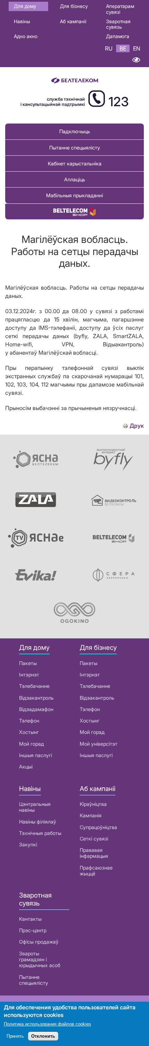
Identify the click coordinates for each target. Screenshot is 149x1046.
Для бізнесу (74, 6)
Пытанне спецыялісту (74, 148)
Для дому (25, 6)
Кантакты (30, 919)
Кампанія (91, 815)
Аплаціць (74, 179)
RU (109, 48)
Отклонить (43, 1036)
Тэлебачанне (34, 686)
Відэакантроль (36, 698)
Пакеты (28, 663)
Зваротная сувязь (118, 24)
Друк (137, 425)
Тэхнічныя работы (40, 833)
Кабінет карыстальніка (75, 163)
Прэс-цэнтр (32, 930)
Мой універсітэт (98, 744)
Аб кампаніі (73, 21)
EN (136, 48)
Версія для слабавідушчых (136, 59)
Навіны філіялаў (37, 822)
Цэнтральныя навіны (35, 807)
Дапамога (117, 36)
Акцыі (26, 767)
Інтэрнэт (29, 674)
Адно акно (25, 36)
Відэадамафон (36, 709)
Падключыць (74, 131)
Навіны (22, 21)
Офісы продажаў (39, 942)
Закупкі (28, 844)
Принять (15, 1036)
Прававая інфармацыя (94, 853)
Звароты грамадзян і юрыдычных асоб (39, 959)
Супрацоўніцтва (98, 827)
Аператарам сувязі (120, 9)
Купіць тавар (74, 212)
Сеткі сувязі (94, 839)
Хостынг (29, 732)
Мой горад (31, 744)
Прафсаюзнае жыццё (96, 870)
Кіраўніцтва (93, 804)
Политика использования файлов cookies (47, 1024)
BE (123, 48)
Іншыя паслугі (35, 755)
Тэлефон (29, 721)
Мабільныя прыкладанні (74, 195)
